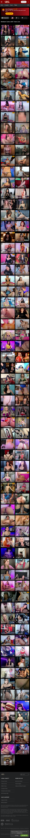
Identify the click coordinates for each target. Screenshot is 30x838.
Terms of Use (4, 783)
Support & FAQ (4, 800)
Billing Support (4, 802)
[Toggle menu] (1, 2)
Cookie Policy (19, 832)
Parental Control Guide (5, 790)
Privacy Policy (4, 781)
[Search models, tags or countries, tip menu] (28, 5)
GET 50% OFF (9, 13)
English (23, 774)
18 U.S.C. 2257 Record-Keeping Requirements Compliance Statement (15, 828)
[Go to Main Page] (9, 1)
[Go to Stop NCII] (9, 824)
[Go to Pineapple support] (2, 824)
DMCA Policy (4, 786)
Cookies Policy (4, 788)
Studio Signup (18, 783)
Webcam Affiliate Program (20, 786)
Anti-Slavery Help (4, 793)
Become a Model (18, 781)
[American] (12, 18)
